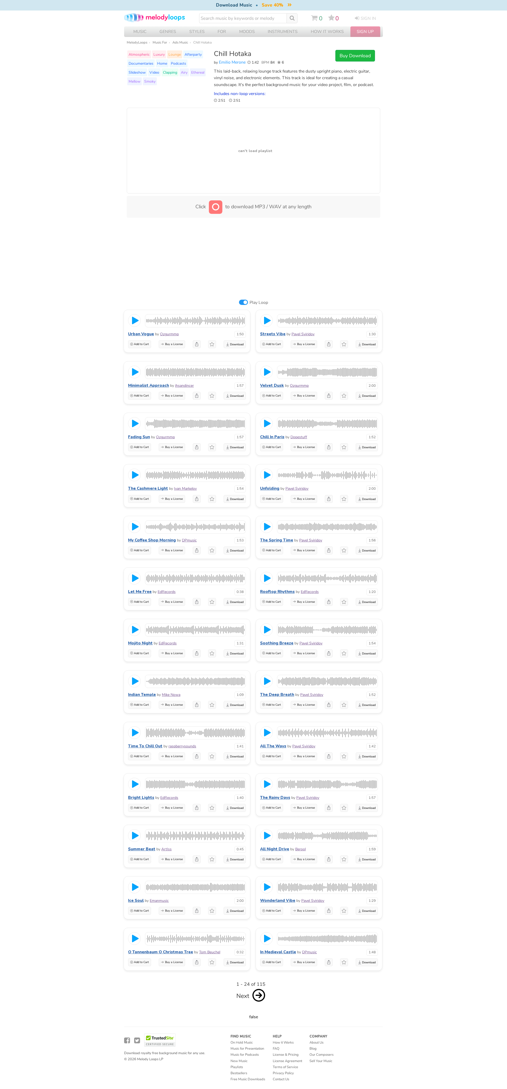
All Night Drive (274, 849)
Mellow (134, 81)
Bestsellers (239, 1073)
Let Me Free (140, 591)
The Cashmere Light (148, 488)
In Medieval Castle (278, 952)
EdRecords (167, 591)
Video (154, 72)
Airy (184, 72)
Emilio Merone (232, 62)
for (222, 32)
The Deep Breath (277, 694)
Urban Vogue (141, 334)
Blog (313, 1048)
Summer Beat (141, 849)
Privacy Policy (283, 1073)
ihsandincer (184, 385)
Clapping (170, 72)
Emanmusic (159, 900)
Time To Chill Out (145, 746)
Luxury (159, 54)
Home (162, 63)
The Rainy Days (275, 797)
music (140, 32)
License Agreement (287, 1061)
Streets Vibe (272, 334)
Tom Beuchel (209, 952)
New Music (239, 1061)
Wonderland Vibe (277, 900)
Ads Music (180, 42)
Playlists (237, 1067)
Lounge (174, 54)
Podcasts (178, 63)
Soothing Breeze (276, 643)
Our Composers (321, 1054)
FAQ (276, 1048)
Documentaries (141, 63)
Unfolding (269, 488)
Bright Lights (141, 797)
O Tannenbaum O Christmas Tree (160, 952)
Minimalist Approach (148, 385)
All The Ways (273, 746)
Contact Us (281, 1079)
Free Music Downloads (248, 1079)
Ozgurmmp (169, 334)
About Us (316, 1042)
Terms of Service (285, 1067)
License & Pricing (286, 1054)
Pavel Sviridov (303, 334)
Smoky (150, 81)
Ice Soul (136, 900)
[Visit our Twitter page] (137, 1040)
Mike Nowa (171, 694)
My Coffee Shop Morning (152, 540)
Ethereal (197, 72)
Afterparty (193, 54)
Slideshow (137, 72)
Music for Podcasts (245, 1054)
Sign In (368, 18)
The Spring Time (276, 540)
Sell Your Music (320, 1061)
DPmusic (189, 540)
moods (247, 32)
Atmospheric (139, 54)
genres (167, 32)
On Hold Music (242, 1042)
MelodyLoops (137, 42)
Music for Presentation (247, 1048)
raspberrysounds (182, 746)
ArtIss (166, 849)
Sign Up (365, 32)
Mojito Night (140, 643)
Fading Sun (139, 437)
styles (197, 32)
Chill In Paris (272, 437)
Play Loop (259, 302)
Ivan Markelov (185, 488)
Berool (300, 849)
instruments (283, 32)
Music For (160, 42)
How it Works (327, 32)
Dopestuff (298, 437)
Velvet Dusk (272, 385)
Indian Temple (142, 694)
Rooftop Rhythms (277, 591)
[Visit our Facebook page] (127, 1040)
